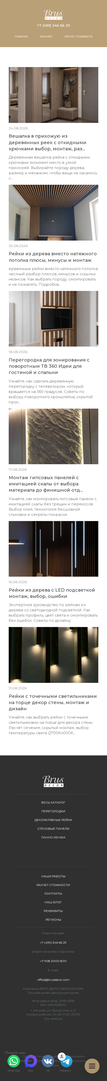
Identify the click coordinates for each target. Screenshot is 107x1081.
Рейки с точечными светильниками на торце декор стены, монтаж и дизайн (53, 703)
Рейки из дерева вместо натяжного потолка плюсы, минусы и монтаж (53, 257)
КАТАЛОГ (46, 36)
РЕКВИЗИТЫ (53, 911)
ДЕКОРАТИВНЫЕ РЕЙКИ (53, 820)
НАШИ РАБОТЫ (53, 876)
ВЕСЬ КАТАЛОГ (53, 802)
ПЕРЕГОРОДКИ (53, 811)
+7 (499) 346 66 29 (53, 25)
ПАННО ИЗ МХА (53, 837)
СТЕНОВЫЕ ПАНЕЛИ (53, 828)
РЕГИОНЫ (53, 919)
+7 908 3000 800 (53, 961)
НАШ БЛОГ (53, 902)
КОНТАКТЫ (53, 893)
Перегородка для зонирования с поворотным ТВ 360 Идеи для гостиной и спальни (49, 366)
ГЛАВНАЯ (21, 36)
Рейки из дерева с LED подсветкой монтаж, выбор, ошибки (52, 593)
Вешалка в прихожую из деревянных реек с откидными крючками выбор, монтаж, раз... (47, 142)
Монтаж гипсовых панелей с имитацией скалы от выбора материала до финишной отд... (46, 484)
